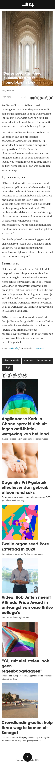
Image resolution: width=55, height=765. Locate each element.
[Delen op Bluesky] (51, 98)
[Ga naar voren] (27, 4)
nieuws (28, 360)
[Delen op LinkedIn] (37, 98)
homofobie (44, 360)
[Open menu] (27, 757)
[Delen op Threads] (46, 98)
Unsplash (39, 348)
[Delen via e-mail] (42, 98)
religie (7, 368)
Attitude (13, 348)
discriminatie (11, 360)
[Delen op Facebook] (32, 98)
